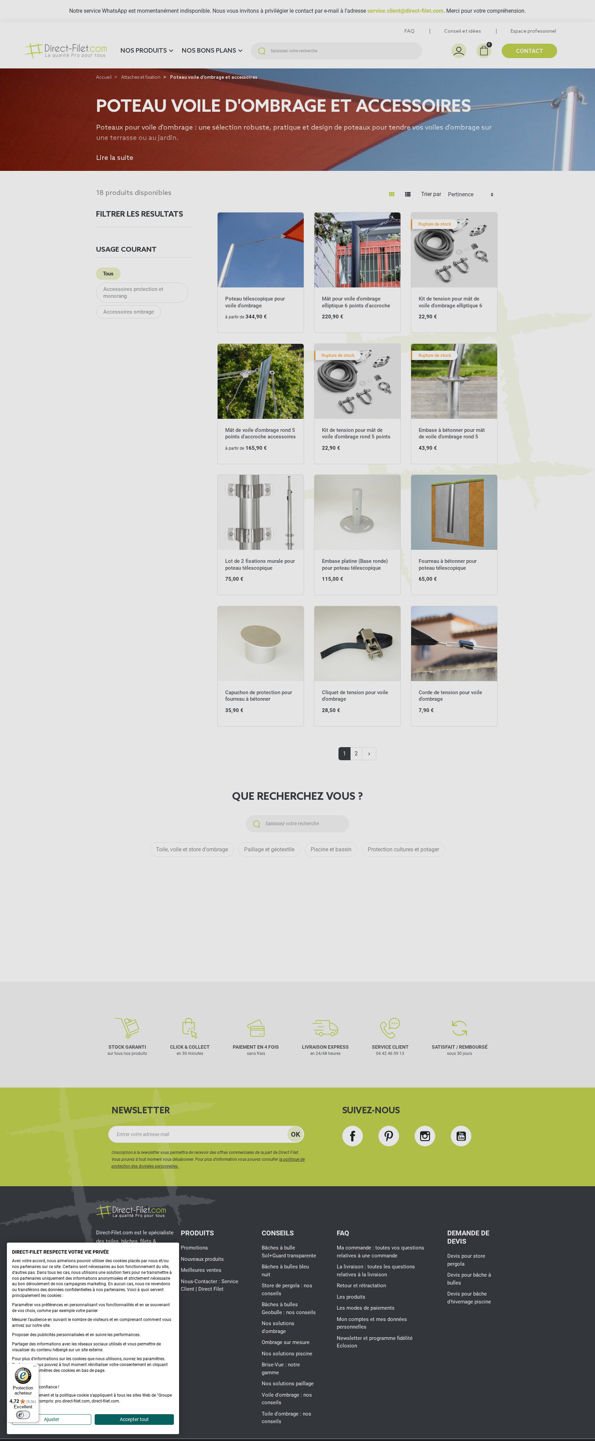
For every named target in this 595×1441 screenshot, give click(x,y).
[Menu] (35, 1368)
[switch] (23, 1415)
